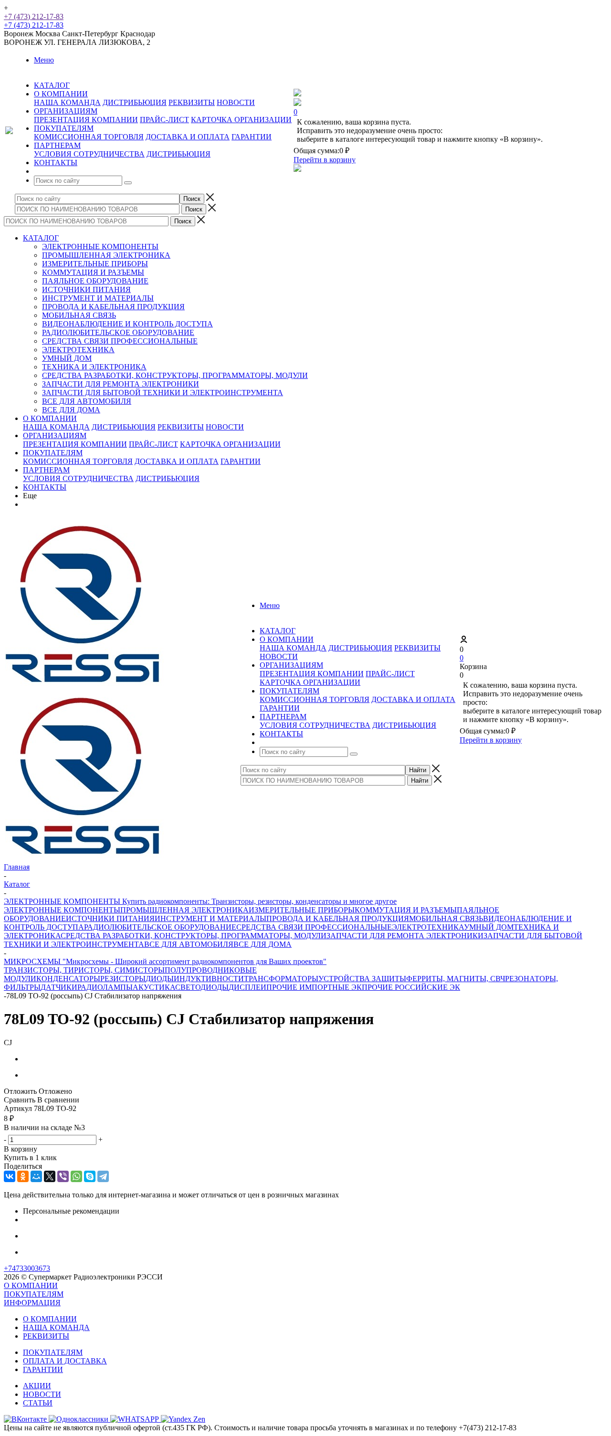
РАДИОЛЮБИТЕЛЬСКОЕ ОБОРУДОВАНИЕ (118, 332)
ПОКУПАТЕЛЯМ (53, 453)
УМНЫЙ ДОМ (67, 358)
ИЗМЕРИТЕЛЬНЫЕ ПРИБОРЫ (95, 264)
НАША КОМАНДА (67, 102)
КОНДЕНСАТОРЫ (68, 979)
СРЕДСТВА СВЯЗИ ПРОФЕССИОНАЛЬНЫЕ (120, 341)
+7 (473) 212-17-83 (33, 16)
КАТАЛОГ (41, 238)
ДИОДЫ (160, 979)
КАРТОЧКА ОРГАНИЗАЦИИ (241, 119)
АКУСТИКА (154, 987)
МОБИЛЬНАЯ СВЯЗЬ (79, 315)
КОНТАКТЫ (44, 487)
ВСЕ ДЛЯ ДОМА (71, 410)
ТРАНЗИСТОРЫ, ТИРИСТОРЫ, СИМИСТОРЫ (84, 970)
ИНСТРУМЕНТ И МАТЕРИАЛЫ (98, 298)
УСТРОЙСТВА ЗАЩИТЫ (362, 979)
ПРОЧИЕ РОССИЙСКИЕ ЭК (411, 987)
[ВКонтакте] (9, 1176)
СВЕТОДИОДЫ (202, 987)
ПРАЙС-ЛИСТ (164, 119)
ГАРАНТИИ (252, 137)
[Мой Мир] (36, 1176)
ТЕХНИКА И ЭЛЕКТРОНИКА (94, 367)
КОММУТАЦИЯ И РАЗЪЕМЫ (93, 272)
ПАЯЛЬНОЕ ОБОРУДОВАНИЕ (95, 281)
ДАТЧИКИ (59, 987)
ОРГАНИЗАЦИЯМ (54, 435)
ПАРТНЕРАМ (46, 470)
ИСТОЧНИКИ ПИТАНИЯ (86, 289)
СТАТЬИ (38, 1403)
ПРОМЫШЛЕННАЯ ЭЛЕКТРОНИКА (106, 255)
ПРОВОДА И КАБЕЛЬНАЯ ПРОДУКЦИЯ (113, 307)
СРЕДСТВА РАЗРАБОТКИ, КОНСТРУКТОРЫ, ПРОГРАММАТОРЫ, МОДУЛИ (175, 375)
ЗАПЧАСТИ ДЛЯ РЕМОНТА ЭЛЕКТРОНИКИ (120, 384)
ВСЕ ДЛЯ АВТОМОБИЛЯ (86, 401)
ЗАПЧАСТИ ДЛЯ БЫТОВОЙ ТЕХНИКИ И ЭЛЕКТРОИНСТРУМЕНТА (162, 392)
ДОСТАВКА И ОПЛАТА (188, 137)
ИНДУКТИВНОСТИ (209, 979)
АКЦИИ (37, 1386)
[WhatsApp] (76, 1176)
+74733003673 (27, 1268)
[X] (49, 1176)
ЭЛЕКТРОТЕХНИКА (78, 350)
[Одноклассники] (23, 1176)
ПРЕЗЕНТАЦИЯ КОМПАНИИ (86, 119)
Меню (44, 60)
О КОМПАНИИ (50, 418)
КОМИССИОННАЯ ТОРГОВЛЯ (89, 137)
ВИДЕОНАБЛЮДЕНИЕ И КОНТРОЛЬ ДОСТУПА (127, 324)
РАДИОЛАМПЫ (105, 987)
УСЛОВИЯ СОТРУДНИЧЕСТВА (89, 154)
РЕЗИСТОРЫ (123, 979)
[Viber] (63, 1176)
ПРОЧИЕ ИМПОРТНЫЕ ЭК (314, 987)
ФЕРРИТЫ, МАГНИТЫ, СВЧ (455, 979)
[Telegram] (103, 1176)
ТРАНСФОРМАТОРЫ (281, 979)
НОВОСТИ (236, 102)
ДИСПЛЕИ (247, 987)
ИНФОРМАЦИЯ (32, 1303)
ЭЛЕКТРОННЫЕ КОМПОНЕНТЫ (100, 246)
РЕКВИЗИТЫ (192, 102)
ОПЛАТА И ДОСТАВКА (65, 1361)
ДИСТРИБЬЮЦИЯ (135, 102)
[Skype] (89, 1176)
